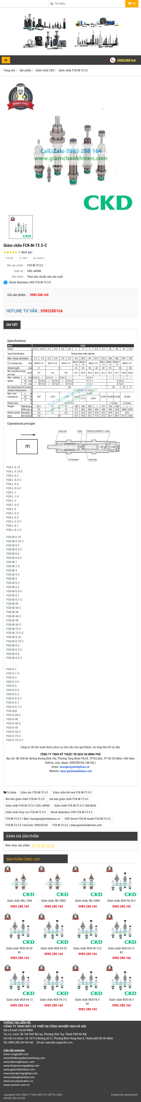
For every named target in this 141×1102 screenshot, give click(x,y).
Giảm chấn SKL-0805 (53, 900)
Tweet (24, 258)
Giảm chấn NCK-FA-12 (20, 999)
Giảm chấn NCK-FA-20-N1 (19, 950)
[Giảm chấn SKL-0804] (87, 896)
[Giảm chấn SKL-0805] (53, 896)
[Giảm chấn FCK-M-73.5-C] (70, 146)
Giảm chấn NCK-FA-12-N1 (121, 950)
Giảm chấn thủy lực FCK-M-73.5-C (26, 812)
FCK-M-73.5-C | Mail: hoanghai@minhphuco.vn (33, 818)
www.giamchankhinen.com (76, 771)
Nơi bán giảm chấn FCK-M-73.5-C (25, 799)
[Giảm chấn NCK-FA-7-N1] (87, 995)
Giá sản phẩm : (17, 295)
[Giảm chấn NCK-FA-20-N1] (19, 943)
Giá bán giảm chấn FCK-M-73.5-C (68, 799)
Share (10, 258)
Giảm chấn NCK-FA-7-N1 (87, 1002)
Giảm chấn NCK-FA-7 (121, 999)
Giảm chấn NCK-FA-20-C (121, 900)
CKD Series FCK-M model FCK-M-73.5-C (88, 818)
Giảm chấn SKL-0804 (87, 900)
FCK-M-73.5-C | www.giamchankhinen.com (77, 825)
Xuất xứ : (19, 271)
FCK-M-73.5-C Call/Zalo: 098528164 (27, 825)
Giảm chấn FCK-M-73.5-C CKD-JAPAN (28, 805)
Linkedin (39, 258)
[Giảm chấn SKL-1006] (19, 896)
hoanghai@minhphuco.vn (75, 767)
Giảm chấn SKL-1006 (19, 900)
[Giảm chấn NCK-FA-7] (121, 995)
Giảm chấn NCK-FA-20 (54, 948)
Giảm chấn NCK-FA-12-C (87, 948)
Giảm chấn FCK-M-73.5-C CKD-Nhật (75, 805)
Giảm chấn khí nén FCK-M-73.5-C (72, 792)
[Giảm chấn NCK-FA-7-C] (53, 995)
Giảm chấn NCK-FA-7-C (53, 999)
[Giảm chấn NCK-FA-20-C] (121, 896)
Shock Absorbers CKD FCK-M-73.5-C (71, 812)
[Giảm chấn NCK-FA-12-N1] (121, 943)
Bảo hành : (18, 276)
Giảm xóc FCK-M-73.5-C (34, 792)
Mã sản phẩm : (16, 265)
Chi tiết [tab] (12, 325)
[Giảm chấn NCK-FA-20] (53, 943)
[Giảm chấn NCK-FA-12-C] (87, 943)
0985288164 (126, 60)
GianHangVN (131, 1094)
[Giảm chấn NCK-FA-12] (19, 995)
